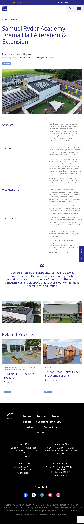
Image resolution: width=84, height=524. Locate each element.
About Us (32, 427)
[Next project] (77, 360)
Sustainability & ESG (48, 421)
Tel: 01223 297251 (60, 454)
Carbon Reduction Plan (26, 514)
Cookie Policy (49, 510)
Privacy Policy (35, 510)
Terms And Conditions (68, 510)
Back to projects (11, 20)
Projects (57, 416)
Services (41, 416)
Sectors (26, 416)
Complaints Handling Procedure (54, 514)
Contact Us (50, 427)
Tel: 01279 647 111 (23, 456)
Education (6, 63)
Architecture (48, 367)
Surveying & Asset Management (14, 369)
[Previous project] (7, 360)
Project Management (29, 367)
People (27, 421)
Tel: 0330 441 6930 (22, 2)
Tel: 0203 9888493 (23, 473)
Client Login (64, 2)
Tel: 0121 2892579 (60, 475)
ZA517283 (7, 507)
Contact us (81, 254)
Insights (42, 432)
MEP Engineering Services (12, 367)
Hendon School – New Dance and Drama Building (62, 373)
